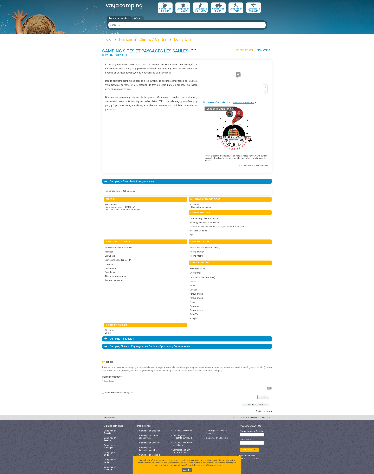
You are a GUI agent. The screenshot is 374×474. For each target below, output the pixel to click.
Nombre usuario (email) (251, 431)
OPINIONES (263, 50)
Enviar (263, 397)
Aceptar (187, 470)
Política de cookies (213, 465)
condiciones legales (124, 392)
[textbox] (187, 25)
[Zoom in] (265, 87)
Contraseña (245, 439)
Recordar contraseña (247, 456)
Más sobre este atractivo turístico (252, 165)
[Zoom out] (265, 91)
